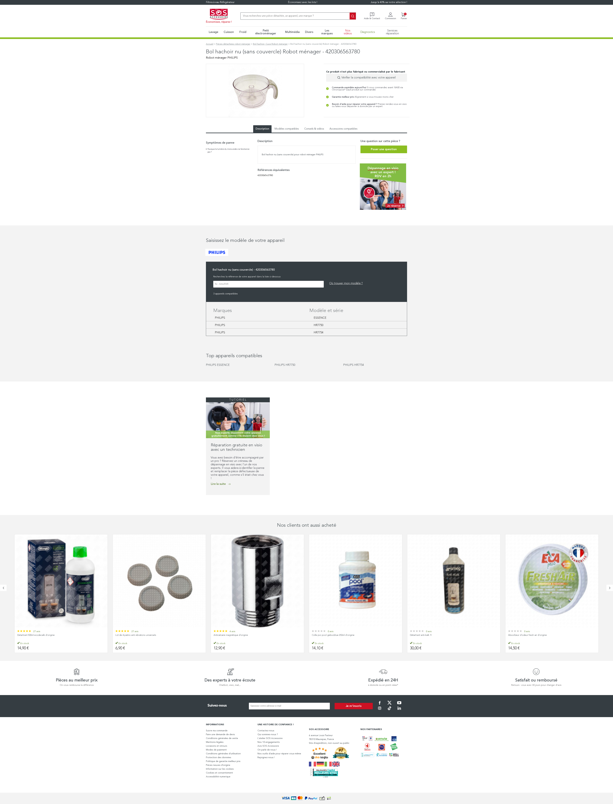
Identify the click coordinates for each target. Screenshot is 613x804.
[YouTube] (399, 705)
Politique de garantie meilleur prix (223, 761)
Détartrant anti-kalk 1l (322, 635)
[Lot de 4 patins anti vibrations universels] (61, 580)
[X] (389, 705)
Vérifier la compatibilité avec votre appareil (368, 77)
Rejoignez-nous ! (266, 757)
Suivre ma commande (216, 731)
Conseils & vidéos (314, 129)
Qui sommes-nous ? (267, 734)
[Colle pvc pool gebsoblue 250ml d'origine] (257, 580)
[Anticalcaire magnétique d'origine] (159, 580)
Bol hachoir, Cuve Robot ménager (270, 44)
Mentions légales (214, 742)
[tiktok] (389, 710)
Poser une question (384, 149)
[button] (3, 588)
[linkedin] (399, 710)
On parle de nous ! (267, 750)
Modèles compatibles (287, 129)
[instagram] (380, 710)
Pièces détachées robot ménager (233, 44)
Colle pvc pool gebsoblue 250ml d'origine (235, 635)
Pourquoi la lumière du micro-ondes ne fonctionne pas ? (229, 150)
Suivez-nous (217, 705)
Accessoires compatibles (343, 129)
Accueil (209, 44)
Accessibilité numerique (218, 777)
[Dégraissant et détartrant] (551, 580)
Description (262, 129)
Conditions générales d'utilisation (223, 754)
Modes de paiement (216, 750)
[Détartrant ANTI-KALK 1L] (355, 580)
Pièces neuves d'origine (218, 765)
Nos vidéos (348, 32)
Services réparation (392, 32)
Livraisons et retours (216, 746)
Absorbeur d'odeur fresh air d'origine (429, 635)
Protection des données (218, 757)
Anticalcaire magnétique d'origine (132, 635)
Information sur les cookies (220, 769)
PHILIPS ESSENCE (218, 365)
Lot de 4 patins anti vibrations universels (37, 635)
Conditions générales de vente (222, 738)
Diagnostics (367, 32)
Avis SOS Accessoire (268, 746)
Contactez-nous (265, 731)
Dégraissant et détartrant (521, 635)
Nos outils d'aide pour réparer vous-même (279, 754)
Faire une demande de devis (220, 734)
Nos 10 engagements (268, 742)
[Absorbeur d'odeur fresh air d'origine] (453, 580)
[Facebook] (380, 705)
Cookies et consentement (219, 773)
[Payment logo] (306, 798)
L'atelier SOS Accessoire (270, 738)
